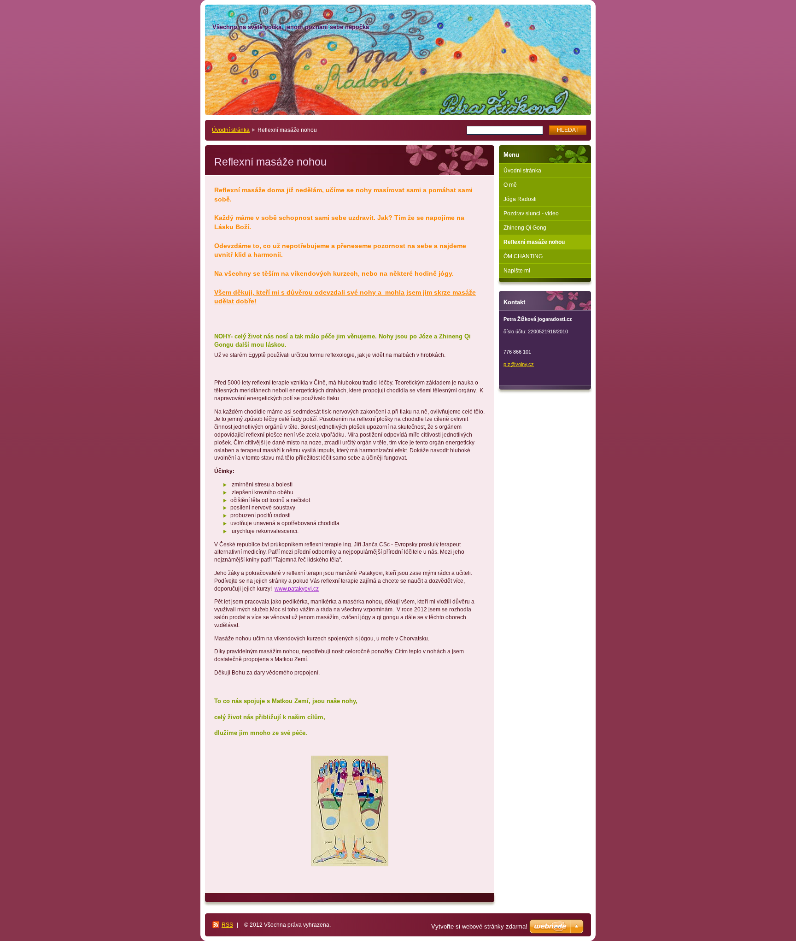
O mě (510, 185)
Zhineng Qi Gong (524, 228)
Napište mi (516, 270)
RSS (227, 925)
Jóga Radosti (520, 199)
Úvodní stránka (231, 130)
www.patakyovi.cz (297, 589)
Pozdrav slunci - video (531, 213)
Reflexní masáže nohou (534, 242)
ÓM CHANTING (523, 256)
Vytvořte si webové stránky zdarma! (479, 926)
